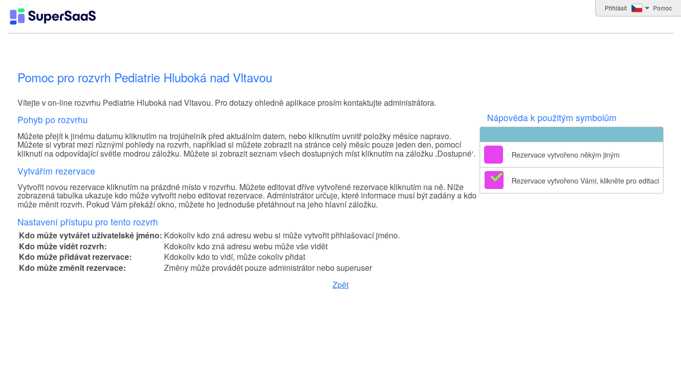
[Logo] (53, 16)
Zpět (340, 284)
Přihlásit (616, 7)
